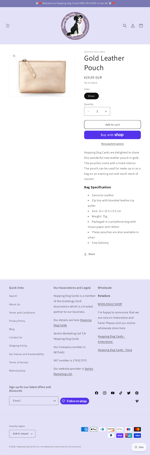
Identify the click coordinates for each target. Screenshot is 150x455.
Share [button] (91, 254)
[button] (8, 26)
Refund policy (17, 370)
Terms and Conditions (22, 312)
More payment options (112, 143)
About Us (14, 304)
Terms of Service (18, 362)
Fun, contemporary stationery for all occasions (58, 446)
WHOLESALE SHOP (110, 304)
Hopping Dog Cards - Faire (115, 350)
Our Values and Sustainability (26, 354)
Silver (91, 96)
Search (13, 296)
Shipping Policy (18, 345)
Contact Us (15, 337)
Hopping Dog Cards (26, 446)
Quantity (88, 104)
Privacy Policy (17, 320)
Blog (11, 329)
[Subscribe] (54, 400)
